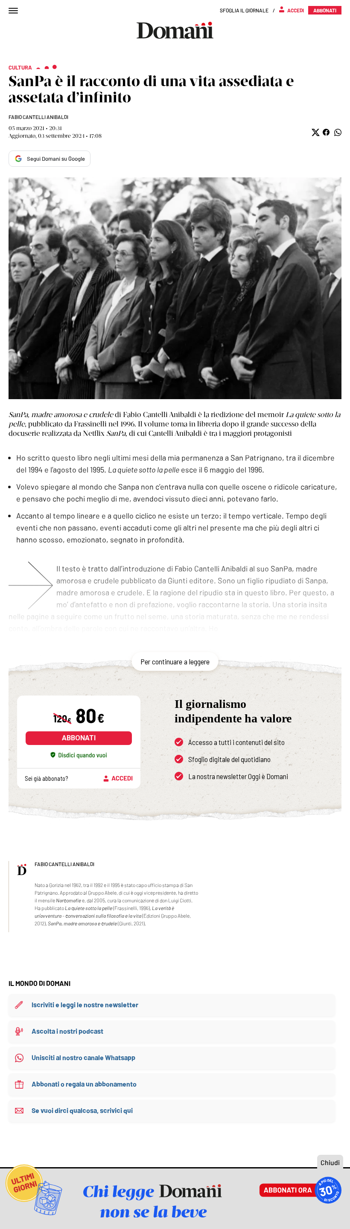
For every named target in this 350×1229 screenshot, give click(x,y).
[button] (314, 132)
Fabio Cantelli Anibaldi (38, 117)
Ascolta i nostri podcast (67, 1031)
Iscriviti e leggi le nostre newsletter (85, 1004)
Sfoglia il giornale (244, 10)
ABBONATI (79, 738)
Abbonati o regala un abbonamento (84, 1084)
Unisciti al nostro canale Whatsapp (83, 1057)
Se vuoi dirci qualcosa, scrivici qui (82, 1110)
